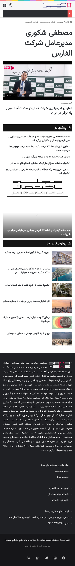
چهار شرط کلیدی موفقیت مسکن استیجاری (28, 334)
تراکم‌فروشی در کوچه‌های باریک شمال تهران (27, 285)
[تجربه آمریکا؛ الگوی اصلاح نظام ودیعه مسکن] (62, 258)
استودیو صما (63, 477)
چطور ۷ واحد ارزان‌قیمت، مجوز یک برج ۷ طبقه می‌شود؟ (26, 319)
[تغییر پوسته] (11, 7)
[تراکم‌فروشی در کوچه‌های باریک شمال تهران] (62, 290)
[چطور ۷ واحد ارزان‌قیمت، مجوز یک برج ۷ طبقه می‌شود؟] (62, 322)
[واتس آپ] (37, 558)
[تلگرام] (46, 558)
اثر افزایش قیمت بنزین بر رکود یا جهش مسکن (26, 301)
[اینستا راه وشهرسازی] (11, 555)
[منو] (4, 7)
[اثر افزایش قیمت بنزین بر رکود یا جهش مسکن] (62, 306)
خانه (67, 22)
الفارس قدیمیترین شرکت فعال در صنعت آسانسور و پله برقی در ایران (39, 110)
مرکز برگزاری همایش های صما (55, 465)
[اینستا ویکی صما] (20, 555)
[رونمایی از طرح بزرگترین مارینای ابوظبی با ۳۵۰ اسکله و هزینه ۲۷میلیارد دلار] (62, 274)
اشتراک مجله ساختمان (58, 494)
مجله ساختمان (62, 471)
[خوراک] (28, 558)
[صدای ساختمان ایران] (57, 5)
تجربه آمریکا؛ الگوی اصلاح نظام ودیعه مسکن (27, 253)
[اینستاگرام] (55, 558)
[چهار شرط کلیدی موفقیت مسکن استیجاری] (62, 338)
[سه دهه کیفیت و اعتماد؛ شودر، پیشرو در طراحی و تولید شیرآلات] (37, 218)
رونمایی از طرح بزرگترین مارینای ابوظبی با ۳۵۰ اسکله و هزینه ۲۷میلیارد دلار (29, 271)
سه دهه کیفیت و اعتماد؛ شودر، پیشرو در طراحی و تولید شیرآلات (38, 232)
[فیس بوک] (63, 558)
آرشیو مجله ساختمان (59, 488)
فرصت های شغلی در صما (57, 511)
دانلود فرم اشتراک (60, 500)
